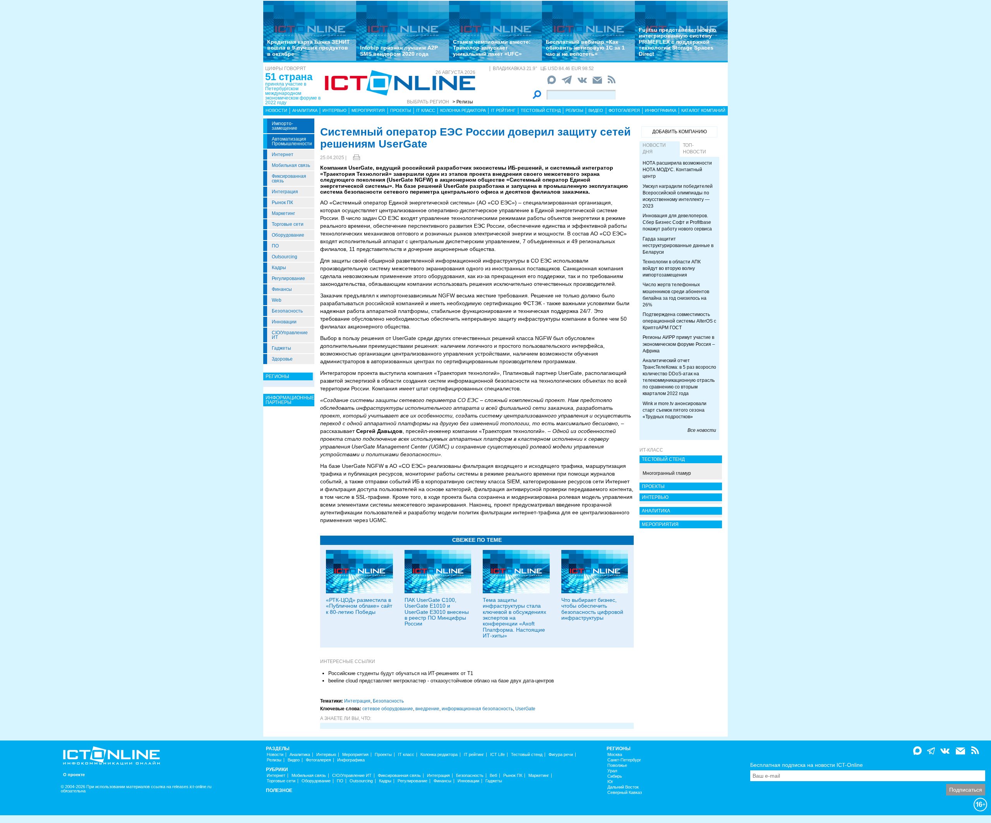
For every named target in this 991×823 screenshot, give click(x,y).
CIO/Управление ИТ (290, 335)
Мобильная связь (291, 165)
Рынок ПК (282, 202)
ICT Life (497, 755)
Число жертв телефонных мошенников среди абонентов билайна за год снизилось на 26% (676, 294)
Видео (595, 110)
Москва (614, 755)
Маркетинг (283, 213)
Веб (493, 775)
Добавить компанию (679, 131)
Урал (612, 771)
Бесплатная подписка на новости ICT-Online (806, 765)
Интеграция (285, 191)
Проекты (400, 110)
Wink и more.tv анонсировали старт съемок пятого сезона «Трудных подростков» (674, 410)
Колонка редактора (463, 110)
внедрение (427, 708)
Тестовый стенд (541, 110)
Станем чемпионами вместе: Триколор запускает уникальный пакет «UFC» (492, 48)
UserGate (525, 708)
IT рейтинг (503, 110)
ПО (275, 246)
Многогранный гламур (667, 473)
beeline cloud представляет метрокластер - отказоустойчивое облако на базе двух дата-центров (441, 681)
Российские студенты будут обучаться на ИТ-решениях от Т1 (400, 673)
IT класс (425, 110)
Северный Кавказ (624, 792)
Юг (610, 782)
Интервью (334, 110)
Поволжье (617, 765)
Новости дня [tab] (654, 149)
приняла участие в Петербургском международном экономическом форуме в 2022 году (293, 93)
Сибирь (614, 776)
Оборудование (288, 235)
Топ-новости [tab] (694, 149)
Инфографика (660, 110)
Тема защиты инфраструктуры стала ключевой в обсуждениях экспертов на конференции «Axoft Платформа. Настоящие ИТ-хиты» (514, 618)
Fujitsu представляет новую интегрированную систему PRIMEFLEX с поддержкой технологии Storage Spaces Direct (677, 42)
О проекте (74, 775)
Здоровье (282, 359)
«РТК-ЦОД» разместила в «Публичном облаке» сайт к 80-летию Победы (359, 606)
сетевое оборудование (387, 708)
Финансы (282, 289)
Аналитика (304, 110)
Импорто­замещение (284, 126)
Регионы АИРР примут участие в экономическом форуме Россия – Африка (679, 344)
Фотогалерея (624, 110)
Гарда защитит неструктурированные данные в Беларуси (678, 245)
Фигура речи (561, 755)
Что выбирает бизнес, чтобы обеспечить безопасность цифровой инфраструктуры (592, 609)
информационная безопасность (477, 708)
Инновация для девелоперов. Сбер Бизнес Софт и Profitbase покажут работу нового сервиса (677, 222)
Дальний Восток (623, 787)
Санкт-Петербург (624, 760)
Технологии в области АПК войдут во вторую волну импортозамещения (672, 268)
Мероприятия (368, 110)
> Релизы (463, 102)
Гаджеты (281, 348)
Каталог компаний (703, 110)
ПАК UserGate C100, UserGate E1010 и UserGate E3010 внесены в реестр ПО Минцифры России (437, 612)
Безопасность (287, 311)
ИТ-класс (651, 450)
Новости (276, 110)
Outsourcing (284, 256)
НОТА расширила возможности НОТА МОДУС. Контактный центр (677, 169)
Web (276, 300)
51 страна (288, 76)
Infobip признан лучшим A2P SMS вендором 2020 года (399, 51)
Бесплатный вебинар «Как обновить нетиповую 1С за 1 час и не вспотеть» (585, 48)
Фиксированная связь (289, 178)
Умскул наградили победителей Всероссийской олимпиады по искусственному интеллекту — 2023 (678, 196)
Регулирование (288, 278)
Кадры (279, 267)
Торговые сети (287, 224)
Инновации (284, 322)
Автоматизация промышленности (292, 141)
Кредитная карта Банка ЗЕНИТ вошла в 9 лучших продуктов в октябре (308, 48)
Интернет (282, 154)
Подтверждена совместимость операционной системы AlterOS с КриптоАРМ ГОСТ (679, 321)
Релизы (574, 110)
